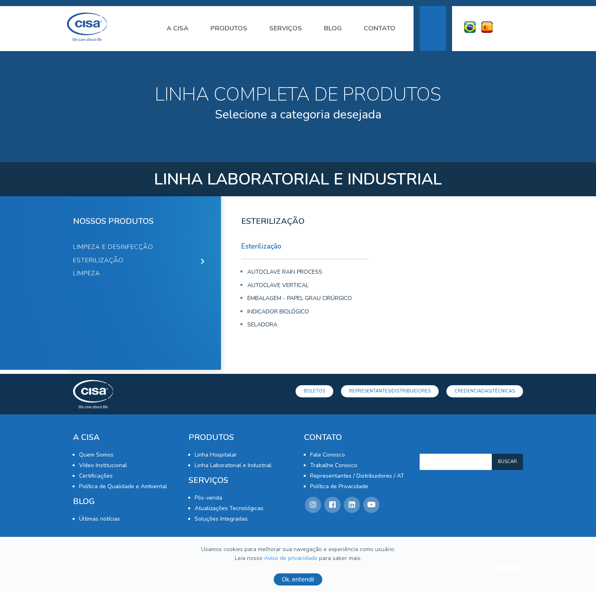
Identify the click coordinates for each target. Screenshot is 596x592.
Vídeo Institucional (103, 465)
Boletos (314, 391)
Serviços (285, 28)
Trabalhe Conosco (333, 465)
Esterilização (98, 260)
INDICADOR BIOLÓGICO (278, 311)
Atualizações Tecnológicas (229, 508)
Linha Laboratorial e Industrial (233, 465)
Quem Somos (96, 455)
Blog (333, 28)
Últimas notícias (99, 519)
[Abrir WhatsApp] (576, 571)
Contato (379, 28)
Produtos (228, 28)
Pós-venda (208, 498)
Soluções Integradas (221, 519)
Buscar (507, 462)
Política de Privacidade (339, 486)
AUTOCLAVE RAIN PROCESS (284, 272)
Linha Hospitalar (216, 455)
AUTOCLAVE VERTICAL (278, 285)
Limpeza (86, 273)
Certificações (96, 476)
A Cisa (178, 28)
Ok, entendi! (298, 579)
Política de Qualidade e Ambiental (123, 486)
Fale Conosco (327, 455)
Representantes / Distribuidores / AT (357, 476)
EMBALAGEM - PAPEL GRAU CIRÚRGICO (299, 298)
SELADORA (262, 324)
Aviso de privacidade (290, 558)
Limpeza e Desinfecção (113, 247)
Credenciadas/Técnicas (485, 391)
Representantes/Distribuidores (390, 391)
